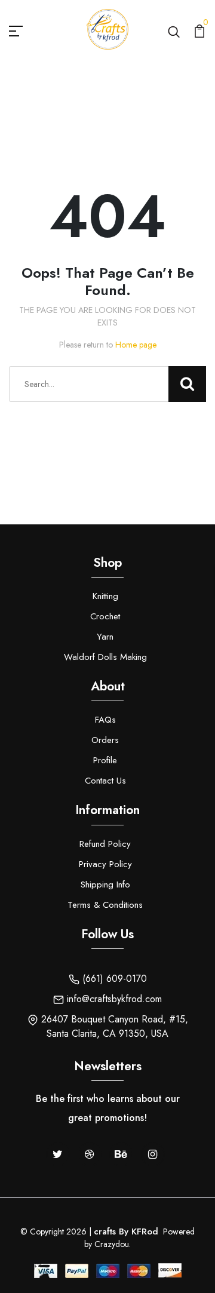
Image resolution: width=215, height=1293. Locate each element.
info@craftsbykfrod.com (113, 999)
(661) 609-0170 (113, 978)
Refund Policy (105, 843)
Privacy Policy (105, 864)
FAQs (105, 719)
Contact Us (105, 780)
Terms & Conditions (105, 904)
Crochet (105, 616)
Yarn (105, 636)
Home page (135, 345)
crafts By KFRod (126, 1231)
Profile (105, 760)
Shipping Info (105, 884)
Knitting (105, 596)
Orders (105, 740)
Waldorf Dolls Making (105, 657)
